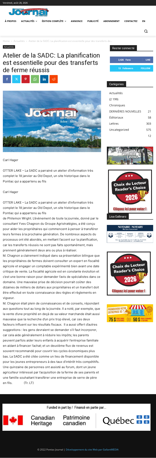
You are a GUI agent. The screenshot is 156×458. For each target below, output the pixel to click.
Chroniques (117, 105)
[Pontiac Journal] (31, 12)
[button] (146, 31)
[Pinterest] (26, 79)
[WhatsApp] (35, 79)
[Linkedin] (44, 79)
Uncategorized (119, 130)
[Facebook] (7, 79)
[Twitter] (16, 79)
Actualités (19, 41)
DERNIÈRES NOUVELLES (125, 111)
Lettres (114, 123)
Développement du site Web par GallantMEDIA (92, 449)
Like (148, 59)
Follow (145, 68)
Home (6, 41)
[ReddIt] (54, 79)
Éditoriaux (116, 117)
